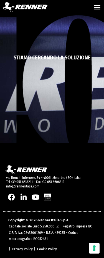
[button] (97, 7)
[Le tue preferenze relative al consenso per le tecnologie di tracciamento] (94, 248)
